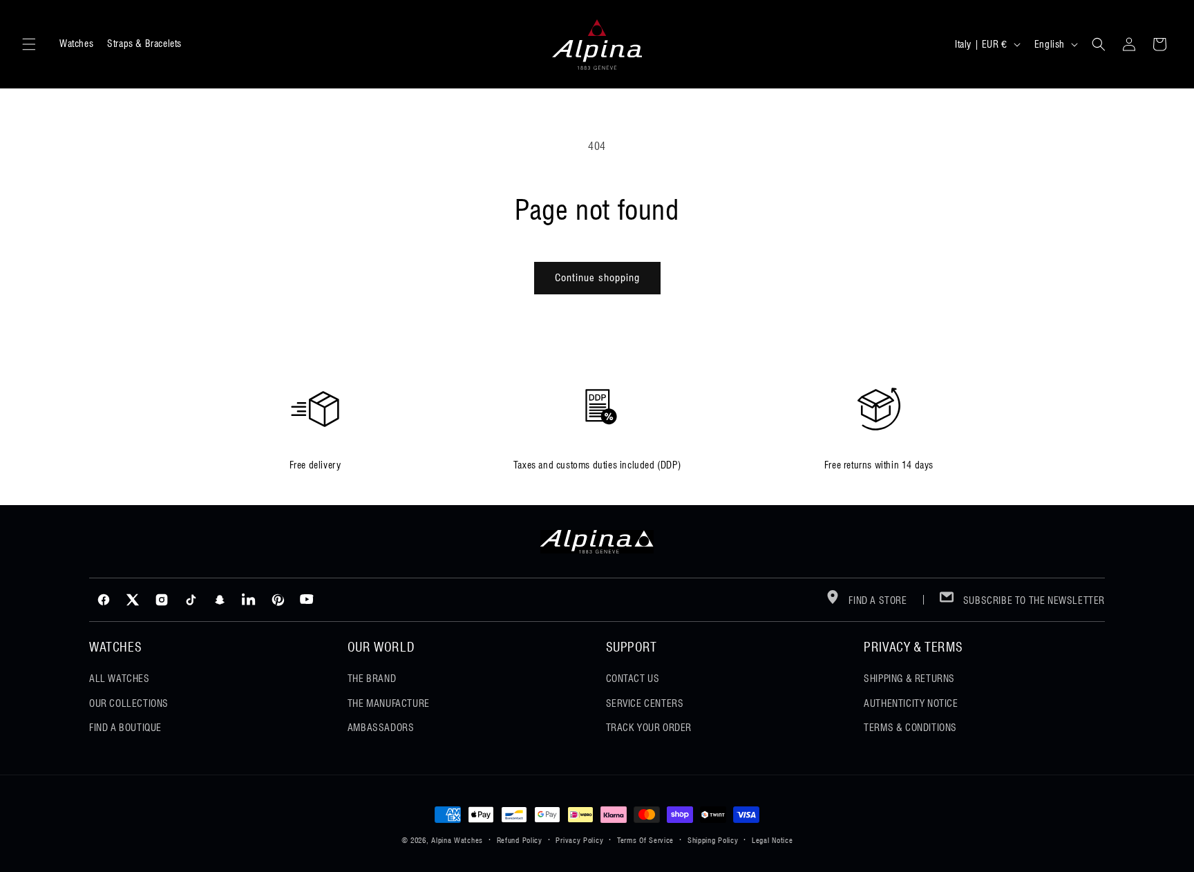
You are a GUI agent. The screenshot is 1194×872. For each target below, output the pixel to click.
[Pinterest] (277, 599)
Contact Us (633, 678)
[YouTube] (306, 599)
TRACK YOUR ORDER (649, 727)
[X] (132, 599)
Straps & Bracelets (144, 43)
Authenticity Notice (911, 703)
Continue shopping (597, 278)
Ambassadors (381, 727)
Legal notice (772, 840)
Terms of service (645, 840)
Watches (76, 43)
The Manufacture (389, 703)
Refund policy (519, 840)
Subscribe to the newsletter (1032, 600)
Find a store (876, 600)
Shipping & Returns (909, 678)
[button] (29, 44)
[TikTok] (190, 599)
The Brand (372, 678)
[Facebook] (103, 599)
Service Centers (645, 703)
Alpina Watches (457, 840)
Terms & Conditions (910, 727)
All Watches (119, 678)
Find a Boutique (125, 727)
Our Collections (129, 703)
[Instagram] (161, 599)
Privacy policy (579, 840)
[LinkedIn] (248, 599)
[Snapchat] (219, 599)
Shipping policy (713, 840)
